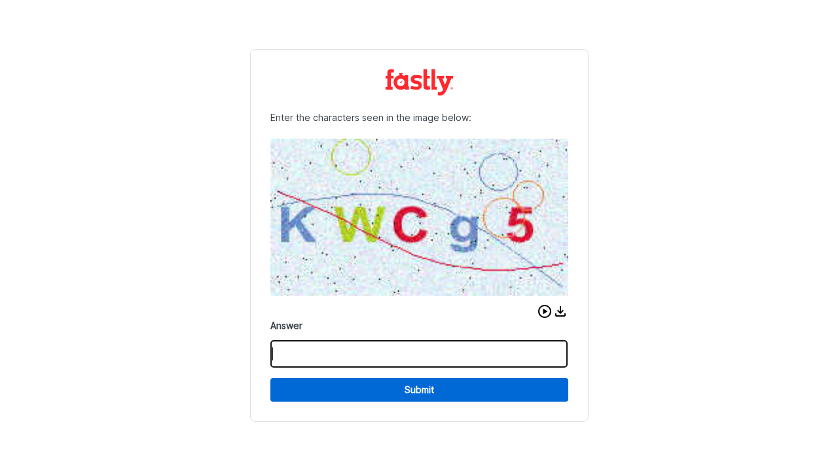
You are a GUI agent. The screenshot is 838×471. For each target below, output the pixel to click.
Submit (419, 389)
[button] (545, 311)
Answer (286, 325)
